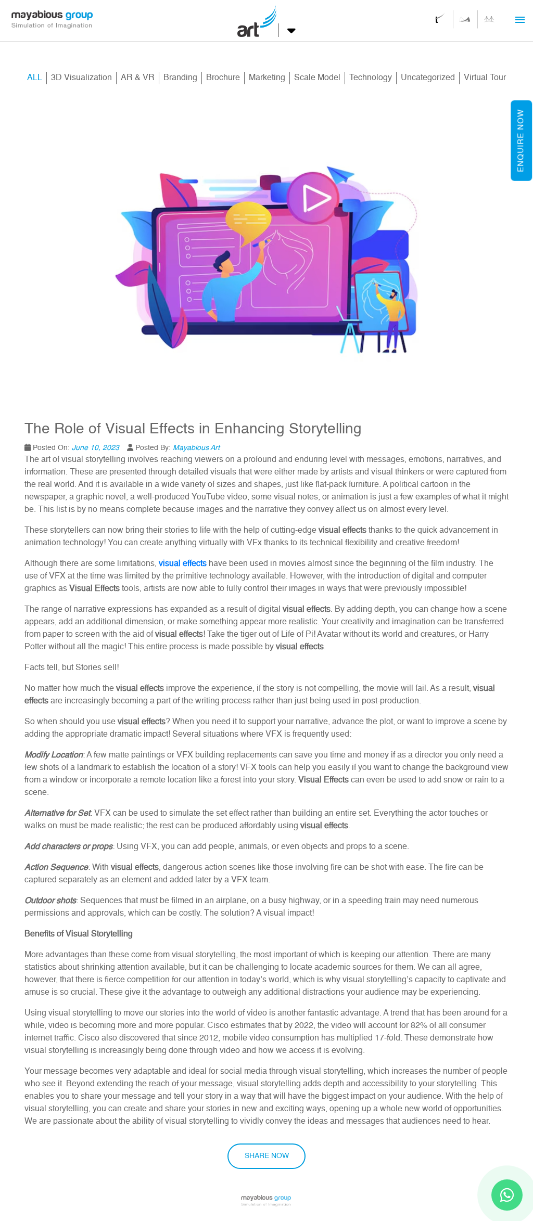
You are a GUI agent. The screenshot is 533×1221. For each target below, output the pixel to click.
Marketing (267, 78)
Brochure (223, 78)
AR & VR (138, 78)
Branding (180, 78)
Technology (370, 78)
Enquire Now (521, 140)
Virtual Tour (485, 78)
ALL (36, 77)
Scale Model (317, 78)
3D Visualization (81, 78)
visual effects (183, 564)
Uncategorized (428, 78)
